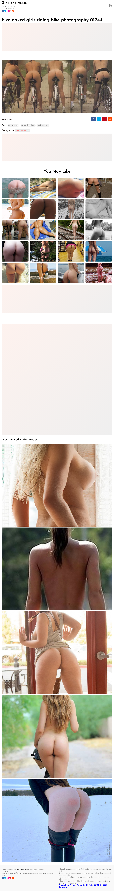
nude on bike (43, 125)
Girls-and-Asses (23, 870)
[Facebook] (3, 11)
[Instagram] (8, 11)
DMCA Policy (88, 885)
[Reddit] (13, 11)
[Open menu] (105, 6)
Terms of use (64, 885)
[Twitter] (5, 11)
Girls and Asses (14, 3)
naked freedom (27, 125)
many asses (13, 125)
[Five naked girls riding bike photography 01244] (57, 86)
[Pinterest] (10, 11)
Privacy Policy (76, 885)
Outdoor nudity (22, 130)
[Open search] (110, 6)
